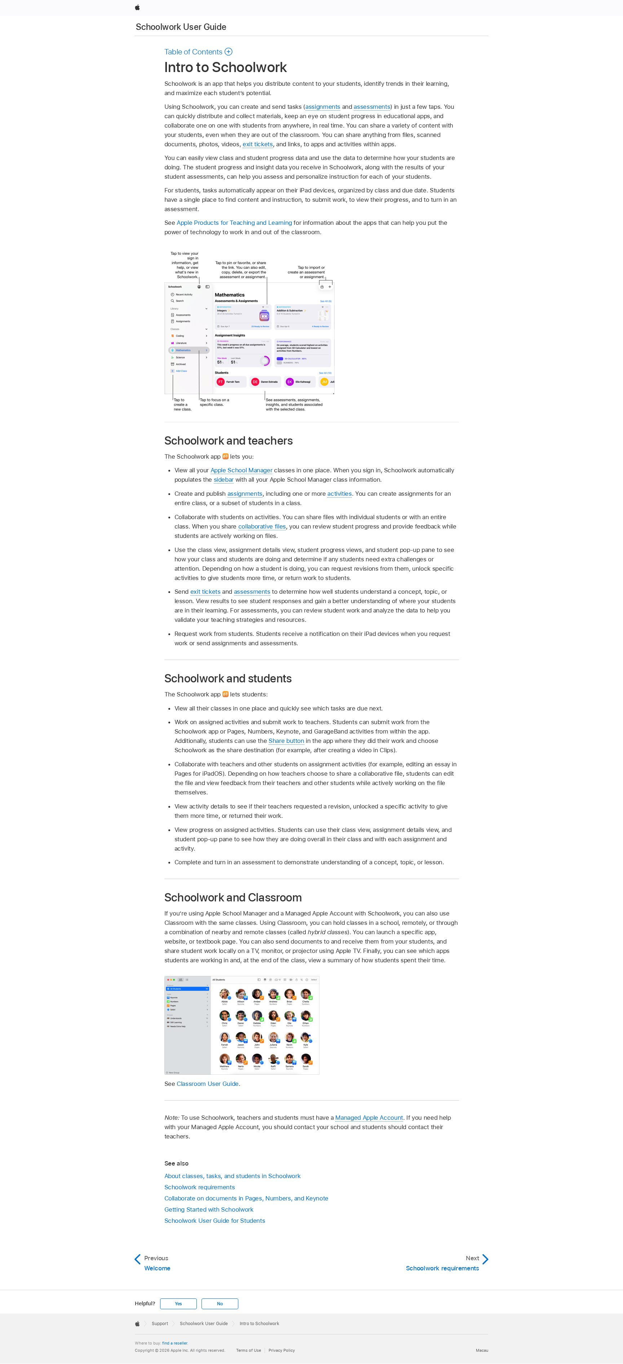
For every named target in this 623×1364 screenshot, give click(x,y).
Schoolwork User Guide (181, 27)
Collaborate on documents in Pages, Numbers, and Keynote (246, 1198)
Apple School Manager (242, 470)
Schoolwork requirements (199, 1187)
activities (339, 493)
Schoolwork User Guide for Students (214, 1220)
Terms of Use (248, 1350)
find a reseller (174, 1343)
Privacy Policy (282, 1350)
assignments (322, 106)
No (220, 1303)
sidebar (224, 479)
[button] (198, 51)
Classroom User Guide (208, 1083)
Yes (178, 1303)
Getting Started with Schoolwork (208, 1209)
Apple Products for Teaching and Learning (234, 222)
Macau (482, 1350)
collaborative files (262, 526)
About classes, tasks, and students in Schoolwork (232, 1176)
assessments (372, 106)
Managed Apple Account (369, 1117)
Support (160, 1323)
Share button (286, 740)
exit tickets (258, 144)
